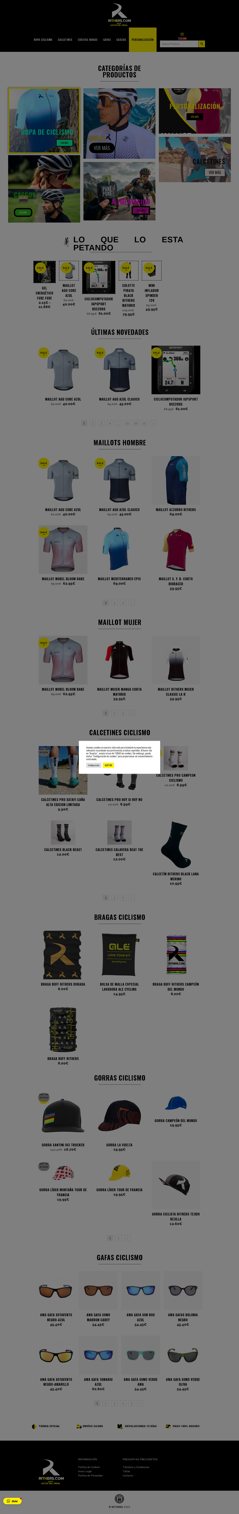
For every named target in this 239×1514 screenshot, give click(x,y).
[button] (12, 1501)
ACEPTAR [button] (108, 765)
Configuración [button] (93, 765)
